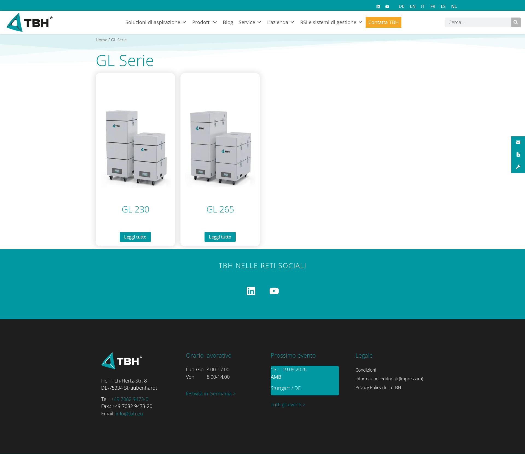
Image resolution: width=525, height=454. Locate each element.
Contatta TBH (383, 22)
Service (247, 22)
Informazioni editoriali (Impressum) (389, 379)
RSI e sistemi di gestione (328, 22)
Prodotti (201, 22)
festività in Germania (209, 393)
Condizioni (365, 370)
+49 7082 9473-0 (129, 399)
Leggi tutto (135, 237)
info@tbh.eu (129, 413)
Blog (228, 22)
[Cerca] (516, 22)
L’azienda (277, 22)
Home (101, 39)
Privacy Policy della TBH (378, 387)
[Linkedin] (378, 6)
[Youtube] (387, 6)
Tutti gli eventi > (288, 404)
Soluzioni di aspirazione (153, 22)
